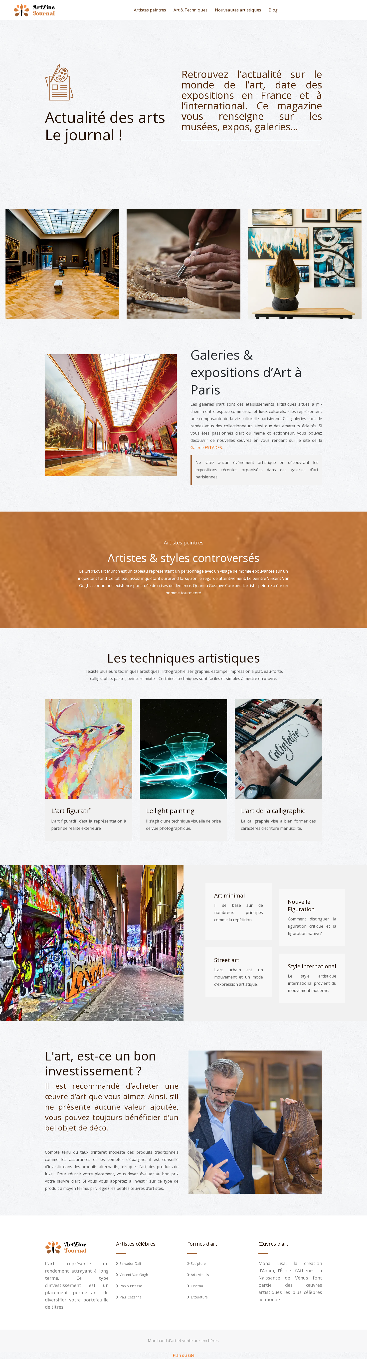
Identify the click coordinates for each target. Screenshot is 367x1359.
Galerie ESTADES (206, 447)
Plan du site (183, 1355)
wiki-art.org (79, 267)
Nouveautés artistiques (238, 10)
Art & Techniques (190, 10)
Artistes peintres (150, 10)
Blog (273, 10)
